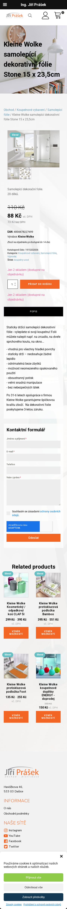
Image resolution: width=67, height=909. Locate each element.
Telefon (11, 464)
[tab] (33, 311)
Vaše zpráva (14, 477)
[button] (61, 856)
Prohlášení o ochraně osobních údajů (42, 904)
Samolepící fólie (49, 253)
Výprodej (11, 256)
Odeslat (33, 538)
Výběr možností (16, 632)
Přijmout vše (33, 877)
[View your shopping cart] (57, 15)
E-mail (11, 451)
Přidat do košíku (40, 284)
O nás (7, 808)
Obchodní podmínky (16, 814)
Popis (33, 311)
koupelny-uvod (21, 260)
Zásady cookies (14, 904)
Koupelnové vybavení (31, 110)
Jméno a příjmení (16, 438)
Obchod (9, 110)
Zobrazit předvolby (33, 897)
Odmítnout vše (34, 887)
